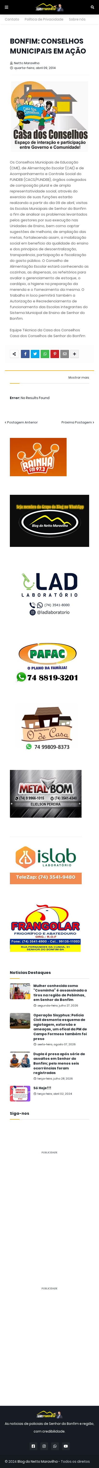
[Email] (64, 354)
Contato (12, 19)
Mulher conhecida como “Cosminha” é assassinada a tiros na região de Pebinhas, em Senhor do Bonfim (60, 993)
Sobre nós (77, 19)
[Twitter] (35, 354)
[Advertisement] (49, 1208)
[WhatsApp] (45, 354)
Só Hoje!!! (42, 1088)
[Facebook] (25, 354)
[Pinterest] (54, 354)
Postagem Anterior (22, 422)
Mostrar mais (78, 378)
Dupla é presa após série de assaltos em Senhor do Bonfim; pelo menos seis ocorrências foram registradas (59, 1063)
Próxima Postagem (77, 422)
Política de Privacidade (44, 19)
